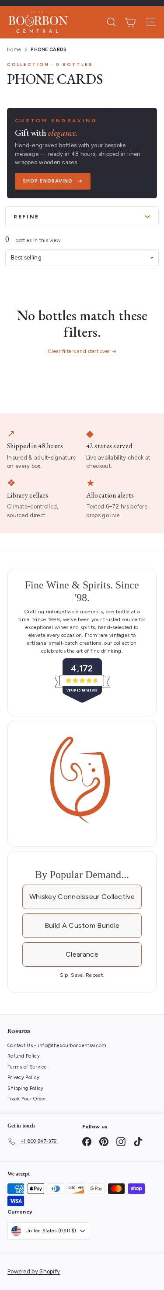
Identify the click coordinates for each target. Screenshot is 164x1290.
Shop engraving (48, 181)
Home (14, 49)
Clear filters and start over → (82, 351)
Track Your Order (26, 1099)
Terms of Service (27, 1067)
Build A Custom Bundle (82, 925)
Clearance (82, 954)
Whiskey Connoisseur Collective (82, 896)
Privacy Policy (23, 1077)
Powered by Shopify (33, 1271)
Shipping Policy (25, 1088)
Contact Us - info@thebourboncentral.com (57, 1045)
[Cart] (130, 22)
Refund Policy (23, 1056)
